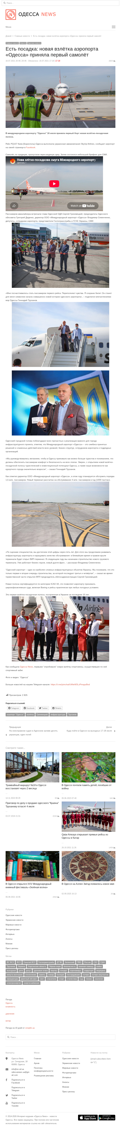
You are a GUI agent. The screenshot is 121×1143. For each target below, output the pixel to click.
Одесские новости (34, 43)
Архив (36, 1063)
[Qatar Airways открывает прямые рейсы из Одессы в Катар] (88, 803)
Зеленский (69, 962)
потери (86, 975)
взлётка (30, 714)
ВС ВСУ (10, 962)
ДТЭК (59, 962)
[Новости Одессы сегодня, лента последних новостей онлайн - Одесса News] (60, 14)
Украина (21, 966)
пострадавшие (73, 975)
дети (21, 970)
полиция (60, 975)
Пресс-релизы (12, 948)
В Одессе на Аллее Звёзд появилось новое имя (88, 884)
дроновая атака (41, 970)
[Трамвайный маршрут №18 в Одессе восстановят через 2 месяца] (32, 754)
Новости (23, 43)
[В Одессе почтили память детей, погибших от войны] (88, 754)
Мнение (9, 944)
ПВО (79, 962)
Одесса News (26, 667)
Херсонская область (37, 966)
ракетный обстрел (29, 979)
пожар (51, 975)
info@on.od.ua (18, 1069)
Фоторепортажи (12, 929)
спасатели (51, 979)
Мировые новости (13, 925)
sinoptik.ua (30, 1028)
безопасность (70, 966)
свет (42, 979)
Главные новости (12, 43)
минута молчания (14, 975)
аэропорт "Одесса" (15, 714)
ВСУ (19, 962)
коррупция (88, 970)
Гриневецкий (42, 714)
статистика (72, 979)
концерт (63, 970)
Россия (87, 962)
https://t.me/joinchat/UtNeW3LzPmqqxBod (70, 684)
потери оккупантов (100, 975)
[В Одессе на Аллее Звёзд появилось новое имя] (88, 853)
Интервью (10, 934)
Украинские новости (14, 920)
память (42, 975)
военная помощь (86, 966)
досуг (28, 970)
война (99, 966)
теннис (89, 979)
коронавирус (75, 970)
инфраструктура (58, 714)
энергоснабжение (31, 983)
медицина (100, 970)
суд (81, 979)
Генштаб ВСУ (29, 962)
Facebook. (30, 147)
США (102, 962)
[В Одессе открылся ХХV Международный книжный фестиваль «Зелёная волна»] (32, 853)
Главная (37, 1058)
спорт (61, 979)
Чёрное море (55, 966)
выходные (11, 970)
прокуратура (12, 979)
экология (99, 979)
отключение (30, 975)
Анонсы (9, 939)
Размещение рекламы (44, 1076)
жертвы (54, 970)
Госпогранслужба (46, 962)
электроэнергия (14, 983)
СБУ (95, 962)
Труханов (72, 714)
